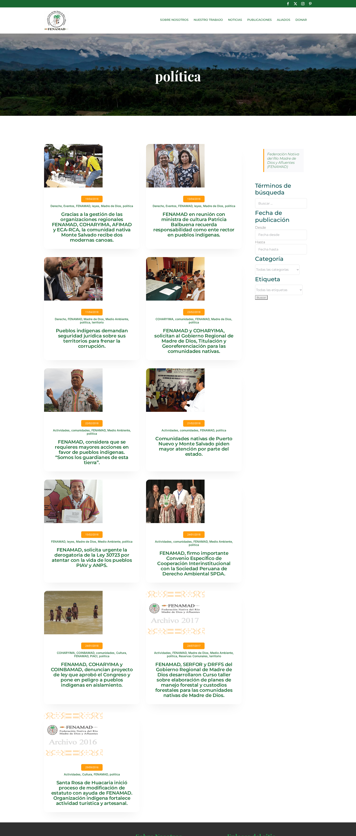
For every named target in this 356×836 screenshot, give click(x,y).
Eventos (68, 206)
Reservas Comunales (193, 656)
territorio (98, 322)
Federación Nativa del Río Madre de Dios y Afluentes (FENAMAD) (283, 160)
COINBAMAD (85, 653)
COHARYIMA (164, 319)
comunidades (184, 319)
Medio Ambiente (116, 319)
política (128, 206)
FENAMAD (83, 206)
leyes (95, 206)
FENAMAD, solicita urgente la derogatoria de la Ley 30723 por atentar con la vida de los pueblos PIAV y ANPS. (92, 557)
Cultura (121, 653)
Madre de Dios (111, 206)
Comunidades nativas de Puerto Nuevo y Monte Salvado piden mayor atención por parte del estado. (193, 446)
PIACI (93, 656)
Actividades (61, 430)
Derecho (56, 206)
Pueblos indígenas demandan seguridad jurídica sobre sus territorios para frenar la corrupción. (92, 338)
